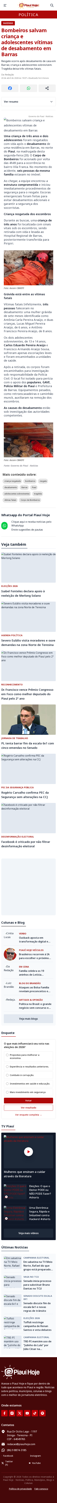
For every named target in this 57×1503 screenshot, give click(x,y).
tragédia (38, 493)
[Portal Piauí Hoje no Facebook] (4, 1413)
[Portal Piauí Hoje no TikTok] (35, 1413)
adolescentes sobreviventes (17, 493)
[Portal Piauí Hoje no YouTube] (27, 1413)
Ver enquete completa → (28, 1114)
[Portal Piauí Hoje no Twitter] (19, 1413)
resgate (43, 481)
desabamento (10, 487)
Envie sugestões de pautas (27, 529)
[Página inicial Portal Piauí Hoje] (28, 5)
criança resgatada (12, 481)
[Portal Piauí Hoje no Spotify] (42, 1413)
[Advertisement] (28, 886)
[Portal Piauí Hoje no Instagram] (12, 1413)
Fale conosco (41, 1488)
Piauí (34, 487)
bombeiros (30, 481)
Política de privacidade (20, 1488)
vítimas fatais (10, 500)
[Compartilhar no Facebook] (10, 88)
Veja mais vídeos (29, 1233)
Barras (25, 487)
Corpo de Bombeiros (30, 500)
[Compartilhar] (47, 88)
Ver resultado (28, 1107)
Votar (28, 1100)
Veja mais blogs (28, 1018)
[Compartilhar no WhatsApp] (28, 88)
